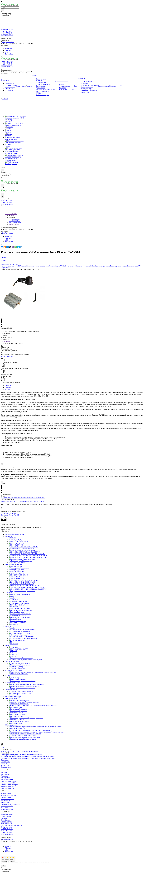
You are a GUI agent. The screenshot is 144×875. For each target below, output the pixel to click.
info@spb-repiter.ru (8, 42)
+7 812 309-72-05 (7, 29)
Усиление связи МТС (8, 783)
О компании (5, 760)
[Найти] (2, 10)
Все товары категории (8, 513)
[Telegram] (21, 247)
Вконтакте (8, 48)
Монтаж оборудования (8, 795)
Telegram (7, 50)
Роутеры (52, 266)
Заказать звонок (14, 224)
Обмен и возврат (6, 816)
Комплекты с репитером (34, 266)
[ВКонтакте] (2, 247)
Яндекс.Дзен (9, 54)
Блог (2, 747)
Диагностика (5, 802)
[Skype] (18, 247)
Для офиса (4, 776)
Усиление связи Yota (7, 788)
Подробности (5, 341)
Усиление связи (6, 797)
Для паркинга (5, 777)
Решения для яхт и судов (118, 266)
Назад (12, 215)
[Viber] (13, 247)
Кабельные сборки (7, 809)
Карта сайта (5, 765)
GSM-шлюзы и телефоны (81, 266)
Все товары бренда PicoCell (10, 515)
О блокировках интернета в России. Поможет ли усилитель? (21, 755)
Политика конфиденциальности (11, 825)
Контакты (4, 763)
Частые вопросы (6, 823)
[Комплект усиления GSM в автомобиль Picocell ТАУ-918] (23, 314)
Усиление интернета (7, 799)
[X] (10, 247)
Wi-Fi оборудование (66, 266)
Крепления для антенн (102, 266)
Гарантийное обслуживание (10, 804)
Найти (3, 866)
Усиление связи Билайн (9, 781)
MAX (6, 52)
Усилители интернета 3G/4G (10, 266)
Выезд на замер (6, 793)
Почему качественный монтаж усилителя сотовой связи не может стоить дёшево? (28, 758)
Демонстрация (5, 800)
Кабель (92, 266)
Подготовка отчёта (7, 806)
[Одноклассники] (5, 247)
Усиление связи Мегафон (9, 785)
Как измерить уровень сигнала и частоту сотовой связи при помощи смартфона (27, 756)
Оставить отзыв (6, 767)
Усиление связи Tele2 (8, 786)
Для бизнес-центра (7, 779)
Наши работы (5, 762)
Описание (8, 385)
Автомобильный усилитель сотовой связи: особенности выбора (22, 501)
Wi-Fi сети (4, 807)
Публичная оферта (7, 827)
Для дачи (4, 772)
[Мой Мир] (7, 247)
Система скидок (6, 822)
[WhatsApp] (15, 247)
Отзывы (7, 389)
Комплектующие (132, 266)
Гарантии (8, 387)
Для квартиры (5, 774)
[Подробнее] (1, 508)
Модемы (57, 266)
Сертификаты (5, 820)
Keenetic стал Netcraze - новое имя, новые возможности (19, 751)
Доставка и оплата (7, 815)
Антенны (46, 266)
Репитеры (23, 266)
